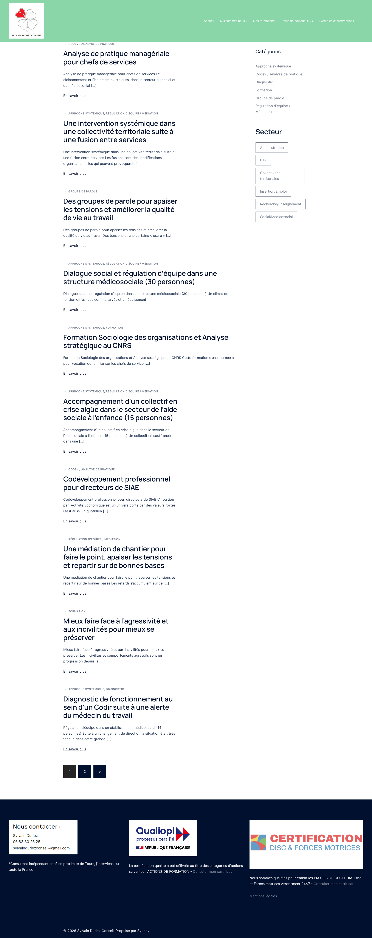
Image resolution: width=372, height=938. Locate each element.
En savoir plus (74, 95)
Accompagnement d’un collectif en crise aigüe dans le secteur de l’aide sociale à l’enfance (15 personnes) (120, 409)
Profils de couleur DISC (297, 21)
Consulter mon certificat (333, 884)
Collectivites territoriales (270, 176)
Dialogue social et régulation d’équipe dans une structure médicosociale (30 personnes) (140, 277)
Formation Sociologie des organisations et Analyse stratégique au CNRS (145, 341)
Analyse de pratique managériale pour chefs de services (116, 57)
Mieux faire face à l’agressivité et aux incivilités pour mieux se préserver (116, 629)
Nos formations (263, 21)
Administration (272, 147)
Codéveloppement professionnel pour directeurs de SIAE (116, 483)
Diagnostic (115, 689)
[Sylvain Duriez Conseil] (26, 20)
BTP (263, 160)
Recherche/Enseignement (280, 204)
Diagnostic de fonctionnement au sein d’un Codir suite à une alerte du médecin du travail (118, 707)
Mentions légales (263, 896)
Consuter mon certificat (212, 871)
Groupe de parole (82, 191)
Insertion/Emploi (273, 191)
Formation (114, 327)
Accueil (209, 21)
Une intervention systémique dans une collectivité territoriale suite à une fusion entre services (119, 131)
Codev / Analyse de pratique (91, 43)
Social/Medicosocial (276, 217)
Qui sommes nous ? (233, 21)
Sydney (143, 931)
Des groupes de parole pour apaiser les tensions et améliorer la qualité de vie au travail (120, 209)
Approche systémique (86, 113)
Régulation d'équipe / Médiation (132, 113)
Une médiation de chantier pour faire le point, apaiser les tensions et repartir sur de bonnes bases (117, 557)
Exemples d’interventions (336, 21)
